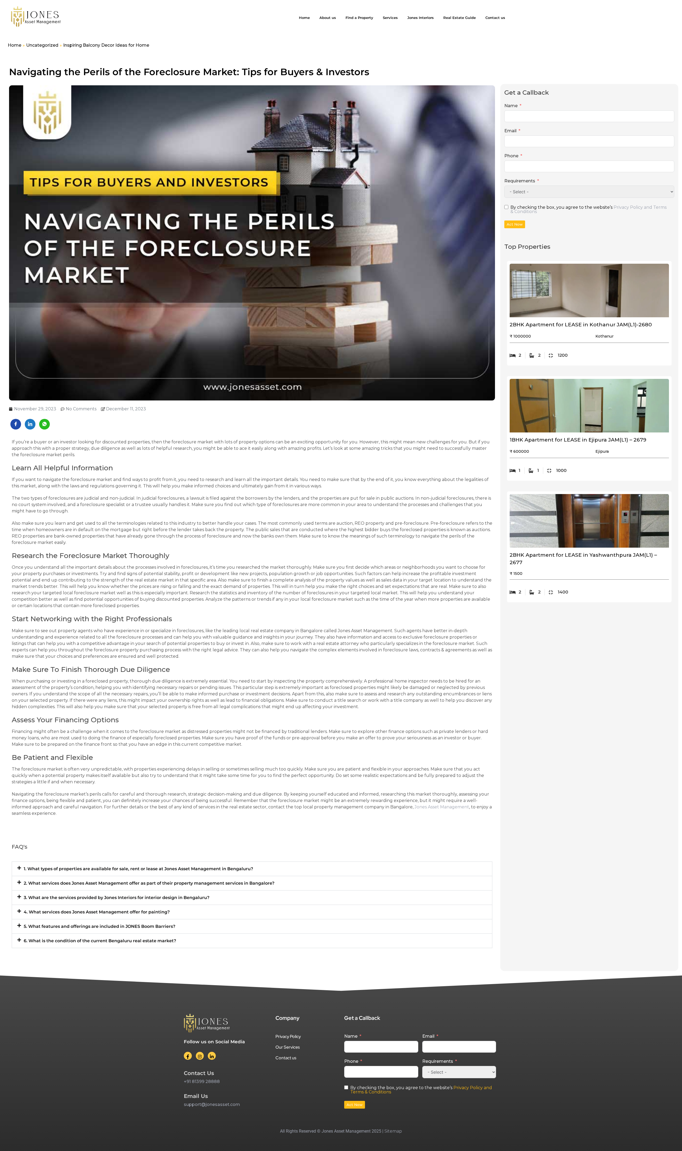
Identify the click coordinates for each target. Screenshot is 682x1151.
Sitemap (393, 1131)
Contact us (495, 17)
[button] (252, 869)
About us (327, 17)
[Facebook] (188, 1056)
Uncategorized (42, 45)
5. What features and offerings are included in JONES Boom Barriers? (99, 926)
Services (390, 17)
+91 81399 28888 (202, 1081)
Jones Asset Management (442, 806)
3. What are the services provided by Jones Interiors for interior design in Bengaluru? (116, 897)
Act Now (515, 224)
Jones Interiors (420, 17)
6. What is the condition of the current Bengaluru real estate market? (100, 940)
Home (304, 17)
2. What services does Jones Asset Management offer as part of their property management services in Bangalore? (149, 883)
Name (511, 105)
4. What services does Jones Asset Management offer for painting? (97, 912)
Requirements (519, 180)
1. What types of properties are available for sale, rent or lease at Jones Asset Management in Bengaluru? (138, 868)
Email (510, 130)
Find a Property (359, 17)
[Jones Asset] (36, 17)
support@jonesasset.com (212, 1104)
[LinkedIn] (212, 1056)
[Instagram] (200, 1056)
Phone (511, 155)
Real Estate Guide (459, 17)
